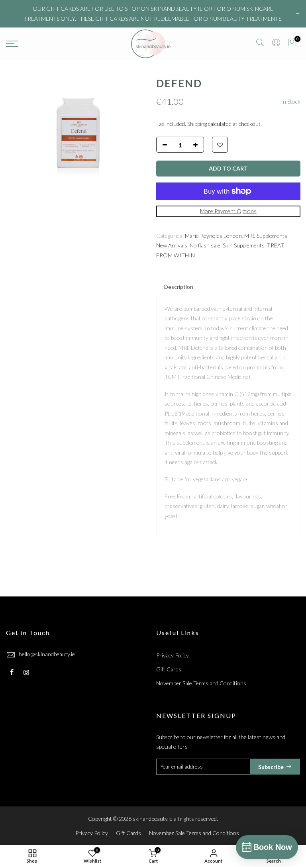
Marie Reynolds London (213, 235)
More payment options (228, 211)
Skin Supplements (244, 245)
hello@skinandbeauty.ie (47, 654)
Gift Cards (168, 669)
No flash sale (205, 245)
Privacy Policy (172, 655)
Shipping (197, 123)
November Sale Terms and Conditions (201, 683)
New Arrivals (171, 245)
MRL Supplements (265, 235)
